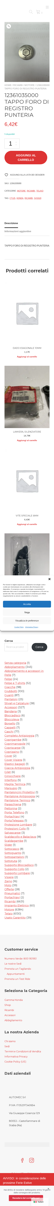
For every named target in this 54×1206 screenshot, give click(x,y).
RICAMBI (29, 198)
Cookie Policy (19, 627)
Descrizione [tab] (11, 223)
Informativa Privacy (31, 627)
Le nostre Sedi (12, 963)
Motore (29, 85)
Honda (19, 198)
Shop (7, 1005)
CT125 (12, 198)
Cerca (8, 641)
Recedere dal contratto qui (25, 1198)
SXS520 (37, 198)
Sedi (7, 1046)
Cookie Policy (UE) (15, 1061)
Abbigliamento (13, 1020)
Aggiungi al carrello (26, 157)
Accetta (27, 604)
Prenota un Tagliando (17, 968)
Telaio (39, 191)
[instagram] (31, 1160)
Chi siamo (10, 1041)
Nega (27, 612)
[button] (49, 579)
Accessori (9, 1015)
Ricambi (18, 85)
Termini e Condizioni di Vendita (22, 1051)
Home (7, 85)
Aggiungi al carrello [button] (27, 356)
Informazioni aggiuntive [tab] (17, 231)
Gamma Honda (13, 1000)
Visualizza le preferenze (27, 620)
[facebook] (22, 1160)
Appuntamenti (16, 973)
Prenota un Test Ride (17, 979)
